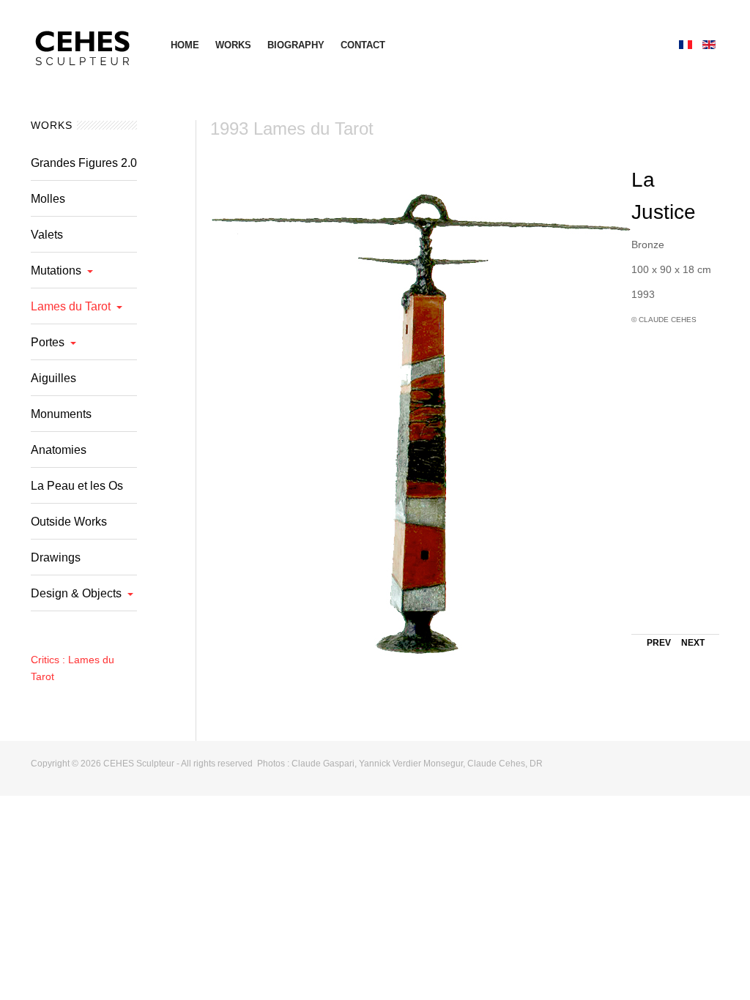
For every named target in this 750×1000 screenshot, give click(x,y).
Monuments (61, 414)
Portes (47, 342)
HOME (185, 45)
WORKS (233, 45)
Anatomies (58, 450)
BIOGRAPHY (295, 45)
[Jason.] (86, 44)
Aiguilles (53, 378)
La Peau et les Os (77, 486)
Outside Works (69, 521)
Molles (48, 199)
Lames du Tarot (71, 306)
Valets (47, 234)
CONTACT (363, 45)
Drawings (56, 557)
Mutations (56, 270)
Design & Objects (76, 593)
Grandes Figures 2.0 (84, 163)
